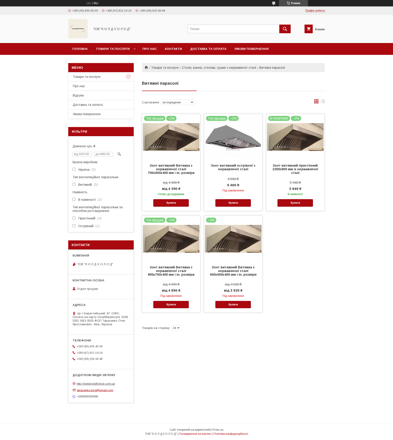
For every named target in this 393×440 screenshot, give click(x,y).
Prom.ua (218, 429)
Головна (80, 49)
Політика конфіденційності (231, 433)
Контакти (173, 49)
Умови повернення (251, 49)
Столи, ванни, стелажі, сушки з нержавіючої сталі (219, 67)
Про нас (149, 49)
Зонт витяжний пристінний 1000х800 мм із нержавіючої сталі (295, 169)
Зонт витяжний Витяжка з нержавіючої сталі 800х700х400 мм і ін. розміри (171, 270)
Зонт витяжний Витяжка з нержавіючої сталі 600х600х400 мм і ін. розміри (233, 270)
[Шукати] (285, 29)
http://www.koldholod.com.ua (96, 383)
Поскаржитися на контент (195, 433)
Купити (171, 202)
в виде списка (323, 102)
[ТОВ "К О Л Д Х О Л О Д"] (78, 37)
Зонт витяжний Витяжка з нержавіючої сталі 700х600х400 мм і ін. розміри (171, 169)
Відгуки (78, 95)
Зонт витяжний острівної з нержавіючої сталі (233, 167)
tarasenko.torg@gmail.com (95, 390)
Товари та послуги (113, 49)
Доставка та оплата (208, 49)
